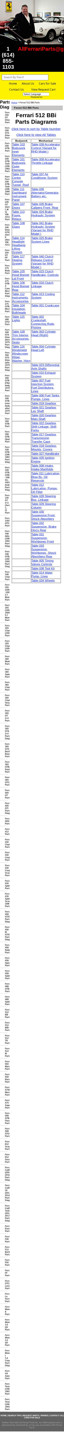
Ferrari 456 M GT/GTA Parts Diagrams (6, 933)
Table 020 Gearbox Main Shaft (43, 417)
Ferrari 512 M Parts (6, 1052)
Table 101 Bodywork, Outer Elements (19, 165)
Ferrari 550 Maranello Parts (6, 1065)
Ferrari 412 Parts (6, 831)
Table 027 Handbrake (45, 453)
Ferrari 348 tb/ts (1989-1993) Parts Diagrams (6, 538)
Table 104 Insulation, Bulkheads (19, 309)
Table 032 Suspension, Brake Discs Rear (43, 526)
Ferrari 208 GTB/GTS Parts (6, 147)
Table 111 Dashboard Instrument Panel (19, 195)
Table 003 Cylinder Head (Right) (43, 333)
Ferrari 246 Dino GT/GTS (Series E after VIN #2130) (6, 235)
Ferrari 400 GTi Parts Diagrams (6, 808)
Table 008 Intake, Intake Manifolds (42, 467)
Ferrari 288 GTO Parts (6, 321)
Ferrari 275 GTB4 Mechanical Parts (6, 306)
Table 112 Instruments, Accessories (20, 297)
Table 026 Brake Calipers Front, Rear (44, 205)
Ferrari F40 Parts (6, 1239)
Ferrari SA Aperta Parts (6, 1375)
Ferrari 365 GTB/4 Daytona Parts (6, 767)
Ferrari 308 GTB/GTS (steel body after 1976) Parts (6, 405)
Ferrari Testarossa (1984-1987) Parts (6, 1389)
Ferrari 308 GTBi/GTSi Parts (6, 423)
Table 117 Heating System (18, 260)
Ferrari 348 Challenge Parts (6, 576)
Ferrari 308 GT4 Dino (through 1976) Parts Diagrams (6, 338)
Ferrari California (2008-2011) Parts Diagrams (6, 1173)
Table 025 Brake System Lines (42, 239)
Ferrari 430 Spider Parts (6, 885)
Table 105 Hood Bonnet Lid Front (20, 275)
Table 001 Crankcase (45, 305)
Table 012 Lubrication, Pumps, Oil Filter (44, 488)
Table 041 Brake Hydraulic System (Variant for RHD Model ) (43, 229)
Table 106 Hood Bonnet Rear (20, 286)
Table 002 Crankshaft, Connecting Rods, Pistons (43, 322)
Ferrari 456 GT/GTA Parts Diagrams (6, 917)
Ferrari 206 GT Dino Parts (6, 117)
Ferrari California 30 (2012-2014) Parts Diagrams (6, 1193)
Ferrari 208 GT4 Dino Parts (6, 133)
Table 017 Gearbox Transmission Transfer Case (43, 438)
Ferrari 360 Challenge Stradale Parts (6, 700)
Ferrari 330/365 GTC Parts (6, 522)
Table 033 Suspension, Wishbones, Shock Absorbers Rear (43, 551)
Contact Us (16, 89)
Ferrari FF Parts (6, 1273)
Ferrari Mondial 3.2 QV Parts (6, 1340)
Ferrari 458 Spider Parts (6, 975)
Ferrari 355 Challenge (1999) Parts (6, 646)
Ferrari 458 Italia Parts (6, 949)
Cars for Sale (47, 83)
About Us (28, 83)
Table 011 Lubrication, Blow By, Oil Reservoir (45, 477)
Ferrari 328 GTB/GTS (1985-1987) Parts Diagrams (6, 454)
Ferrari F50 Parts (6, 1262)
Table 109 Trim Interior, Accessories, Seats (21, 337)
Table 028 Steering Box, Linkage (43, 498)
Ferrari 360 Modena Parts (6, 660)
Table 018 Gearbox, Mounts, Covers (44, 447)
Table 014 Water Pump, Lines (42, 574)
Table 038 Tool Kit (43, 568)
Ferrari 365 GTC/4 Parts (6, 781)
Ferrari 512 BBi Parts (6, 1026)
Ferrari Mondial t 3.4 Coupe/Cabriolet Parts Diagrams (6, 1358)
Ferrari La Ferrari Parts (6, 1298)
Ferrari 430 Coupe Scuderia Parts (6, 870)
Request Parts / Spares (35, 1415)
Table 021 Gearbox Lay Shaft (43, 409)
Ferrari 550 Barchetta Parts (6, 1078)
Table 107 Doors (18, 205)
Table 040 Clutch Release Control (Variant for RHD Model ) (42, 262)
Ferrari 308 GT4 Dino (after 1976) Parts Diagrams (6, 361)
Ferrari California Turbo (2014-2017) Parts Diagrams (6, 1213)
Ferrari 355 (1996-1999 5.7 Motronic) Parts (6, 612)
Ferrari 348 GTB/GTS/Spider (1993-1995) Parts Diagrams (6, 559)
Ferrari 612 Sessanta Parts (6, 1158)
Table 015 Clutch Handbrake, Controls (45, 273)
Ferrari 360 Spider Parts (6, 673)
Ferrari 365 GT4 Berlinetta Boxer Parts (6, 750)
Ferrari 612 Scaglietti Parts (6, 1145)
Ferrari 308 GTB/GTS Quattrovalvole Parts (6, 437)
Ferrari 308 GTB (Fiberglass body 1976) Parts (6, 383)
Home (13, 83)
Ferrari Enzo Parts (6, 1228)
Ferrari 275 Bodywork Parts (6, 269)
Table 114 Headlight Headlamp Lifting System (18, 245)
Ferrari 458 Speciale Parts (6, 962)
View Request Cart (43, 89)
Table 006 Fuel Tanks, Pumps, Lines (45, 397)
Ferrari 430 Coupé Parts (6, 856)
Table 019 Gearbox (43, 403)
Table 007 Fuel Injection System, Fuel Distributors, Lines (42, 386)
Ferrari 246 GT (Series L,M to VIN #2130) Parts (6, 209)
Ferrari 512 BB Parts (6, 1013)
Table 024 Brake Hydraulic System (43, 213)
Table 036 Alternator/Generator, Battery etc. (45, 193)
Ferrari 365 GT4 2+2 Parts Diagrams (6, 732)
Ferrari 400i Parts (6, 821)
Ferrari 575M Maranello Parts (6, 1091)
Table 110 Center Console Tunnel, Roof (20, 180)
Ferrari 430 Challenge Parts (6, 843)
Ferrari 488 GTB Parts (6, 988)
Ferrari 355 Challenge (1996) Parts (6, 630)
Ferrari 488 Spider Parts (6, 1001)
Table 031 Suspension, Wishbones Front (42, 538)
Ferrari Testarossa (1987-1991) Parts (6, 1404)
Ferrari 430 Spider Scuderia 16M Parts (6, 900)
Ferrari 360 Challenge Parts (6, 686)
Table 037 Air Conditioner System (44, 176)
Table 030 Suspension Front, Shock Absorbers (43, 515)
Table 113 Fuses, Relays (18, 215)
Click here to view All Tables (36, 135)
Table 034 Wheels (43, 580)
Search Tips (14, 1415)
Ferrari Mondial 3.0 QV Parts (6, 1325)
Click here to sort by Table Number (36, 129)
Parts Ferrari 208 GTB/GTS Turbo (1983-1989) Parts (6, 185)
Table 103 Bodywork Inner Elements (18, 150)
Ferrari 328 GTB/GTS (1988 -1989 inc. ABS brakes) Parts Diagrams (6, 478)
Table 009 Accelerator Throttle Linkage (45, 161)
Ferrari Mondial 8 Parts (6, 1311)
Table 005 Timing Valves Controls (42, 562)
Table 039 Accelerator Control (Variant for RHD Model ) (45, 148)
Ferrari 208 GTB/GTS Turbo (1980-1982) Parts (6, 163)
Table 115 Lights (18, 318)
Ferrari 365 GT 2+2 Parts (6, 716)
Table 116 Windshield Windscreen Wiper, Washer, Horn (21, 353)
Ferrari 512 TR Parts (6, 1039)
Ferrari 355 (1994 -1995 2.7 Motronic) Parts (6, 592)
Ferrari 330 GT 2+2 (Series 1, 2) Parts (6, 504)
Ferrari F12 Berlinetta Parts (6, 1251)
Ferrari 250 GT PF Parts (6, 255)
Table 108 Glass (18, 225)
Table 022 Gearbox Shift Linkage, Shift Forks (43, 426)
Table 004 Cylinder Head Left (43, 348)
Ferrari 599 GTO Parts (6, 1132)
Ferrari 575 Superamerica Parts (6, 1104)
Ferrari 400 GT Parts (6, 794)
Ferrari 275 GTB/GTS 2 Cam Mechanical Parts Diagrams (6, 287)
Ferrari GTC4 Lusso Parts (6, 1285)
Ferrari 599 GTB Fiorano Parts (6, 1118)
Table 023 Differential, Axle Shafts (45, 366)
